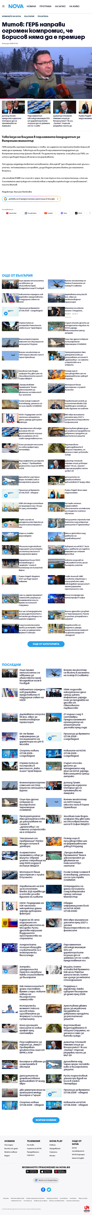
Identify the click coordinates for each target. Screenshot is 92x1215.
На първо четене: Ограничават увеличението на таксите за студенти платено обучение (77, 508)
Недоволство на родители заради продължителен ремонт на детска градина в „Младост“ (76, 630)
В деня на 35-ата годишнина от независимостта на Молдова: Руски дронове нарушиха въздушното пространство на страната (32, 929)
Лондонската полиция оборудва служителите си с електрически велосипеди (30, 949)
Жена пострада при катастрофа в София (75, 596)
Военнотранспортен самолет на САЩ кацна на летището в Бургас (31, 341)
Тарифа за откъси (52, 1198)
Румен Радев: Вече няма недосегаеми (76, 491)
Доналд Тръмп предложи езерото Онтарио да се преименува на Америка (75, 787)
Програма (45, 6)
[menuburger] (3, 6)
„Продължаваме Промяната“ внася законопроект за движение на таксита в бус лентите (30, 390)
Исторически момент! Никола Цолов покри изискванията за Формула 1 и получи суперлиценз (31, 1012)
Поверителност (16, 1200)
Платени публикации (72, 1200)
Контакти (73, 1198)
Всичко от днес (11, 1148)
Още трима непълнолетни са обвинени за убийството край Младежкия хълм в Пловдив (31, 284)
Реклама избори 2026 (17, 1198)
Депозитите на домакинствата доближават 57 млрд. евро (77, 479)
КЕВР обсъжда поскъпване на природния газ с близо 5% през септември (31, 505)
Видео (7, 1156)
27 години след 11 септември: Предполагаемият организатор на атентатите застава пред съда (75, 721)
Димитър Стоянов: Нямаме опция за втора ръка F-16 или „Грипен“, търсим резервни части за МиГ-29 (76, 466)
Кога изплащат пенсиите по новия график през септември (31, 447)
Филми (52, 1156)
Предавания (54, 1148)
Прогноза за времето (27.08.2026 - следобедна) (31, 309)
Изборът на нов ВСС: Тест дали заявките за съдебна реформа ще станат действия (77, 550)
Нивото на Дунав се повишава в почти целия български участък (76, 562)
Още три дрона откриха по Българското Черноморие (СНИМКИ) (76, 341)
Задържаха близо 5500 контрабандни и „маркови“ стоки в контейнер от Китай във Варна (31, 565)
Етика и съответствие (56, 1200)
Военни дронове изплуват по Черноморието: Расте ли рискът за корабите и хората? (77, 615)
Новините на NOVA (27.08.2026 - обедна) (76, 1103)
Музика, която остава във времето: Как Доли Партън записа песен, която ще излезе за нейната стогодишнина (77, 973)
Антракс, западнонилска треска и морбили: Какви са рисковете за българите (32, 972)
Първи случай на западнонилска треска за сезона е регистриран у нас (31, 523)
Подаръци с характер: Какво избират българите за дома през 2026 (76, 990)
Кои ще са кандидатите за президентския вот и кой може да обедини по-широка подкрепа (30, 615)
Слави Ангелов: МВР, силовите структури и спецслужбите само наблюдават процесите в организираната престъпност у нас (77, 582)
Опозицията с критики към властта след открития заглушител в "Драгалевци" (77, 522)
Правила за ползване (40, 1200)
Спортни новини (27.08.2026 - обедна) (32, 1103)
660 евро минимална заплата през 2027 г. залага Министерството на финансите (77, 418)
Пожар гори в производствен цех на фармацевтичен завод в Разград (76, 375)
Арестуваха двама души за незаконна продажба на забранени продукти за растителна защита (77, 432)
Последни (8, 1145)
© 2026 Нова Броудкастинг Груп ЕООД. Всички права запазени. (21, 1209)
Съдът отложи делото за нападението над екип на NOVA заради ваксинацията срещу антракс (77, 328)
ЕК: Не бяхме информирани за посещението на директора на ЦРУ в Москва (31, 739)
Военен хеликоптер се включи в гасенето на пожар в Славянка (75, 283)
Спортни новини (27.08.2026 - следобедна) (29, 753)
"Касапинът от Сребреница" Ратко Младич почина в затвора (31, 842)
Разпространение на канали (35, 1198)
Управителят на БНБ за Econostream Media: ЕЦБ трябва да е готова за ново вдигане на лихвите (76, 405)
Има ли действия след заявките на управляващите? (75, 535)
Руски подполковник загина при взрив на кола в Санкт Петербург (76, 1079)
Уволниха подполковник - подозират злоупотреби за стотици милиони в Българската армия (31, 550)
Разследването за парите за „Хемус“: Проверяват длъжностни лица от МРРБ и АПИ (31, 464)
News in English (78, 1158)
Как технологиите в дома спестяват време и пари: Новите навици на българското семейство (32, 993)
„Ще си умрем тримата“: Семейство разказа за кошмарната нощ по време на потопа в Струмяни (31, 600)
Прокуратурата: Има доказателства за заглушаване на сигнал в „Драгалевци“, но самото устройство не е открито (76, 358)
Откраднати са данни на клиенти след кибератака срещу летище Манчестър (74, 891)
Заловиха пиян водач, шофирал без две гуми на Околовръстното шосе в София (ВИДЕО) (30, 375)
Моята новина (10, 1152)
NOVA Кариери (78, 1154)
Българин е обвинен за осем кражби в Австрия (33, 1064)
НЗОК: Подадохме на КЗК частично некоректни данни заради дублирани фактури (30, 418)
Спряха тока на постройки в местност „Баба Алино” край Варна (30, 325)
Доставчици (64, 1198)
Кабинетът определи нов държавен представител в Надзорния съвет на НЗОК (31, 298)
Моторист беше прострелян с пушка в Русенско (75, 387)
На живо (74, 6)
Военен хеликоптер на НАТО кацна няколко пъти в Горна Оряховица (31, 354)
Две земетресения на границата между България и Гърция (32, 1092)
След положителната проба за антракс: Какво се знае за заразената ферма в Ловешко (30, 629)
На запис (60, 6)
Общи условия (82, 1198)
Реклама (6, 1198)
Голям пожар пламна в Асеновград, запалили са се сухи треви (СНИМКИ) (30, 403)
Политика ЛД (28, 1200)
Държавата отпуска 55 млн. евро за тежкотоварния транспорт (76, 298)
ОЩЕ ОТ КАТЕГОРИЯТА (46, 644)
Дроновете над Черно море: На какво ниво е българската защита (29, 479)
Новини (31, 6)
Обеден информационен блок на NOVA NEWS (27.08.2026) (76, 907)
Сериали (53, 1152)
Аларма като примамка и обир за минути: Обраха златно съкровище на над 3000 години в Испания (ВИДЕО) (33, 859)
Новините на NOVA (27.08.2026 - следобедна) (75, 753)
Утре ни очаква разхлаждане (26, 534)
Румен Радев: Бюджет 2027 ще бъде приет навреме (29, 578)
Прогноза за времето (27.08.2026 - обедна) (29, 491)
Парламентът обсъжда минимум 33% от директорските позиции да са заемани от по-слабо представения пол (30, 433)
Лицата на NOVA (34, 1148)
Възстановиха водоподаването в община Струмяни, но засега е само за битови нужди (76, 449)
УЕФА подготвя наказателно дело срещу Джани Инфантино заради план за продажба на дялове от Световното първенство (76, 698)
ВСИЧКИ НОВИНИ (46, 1120)
